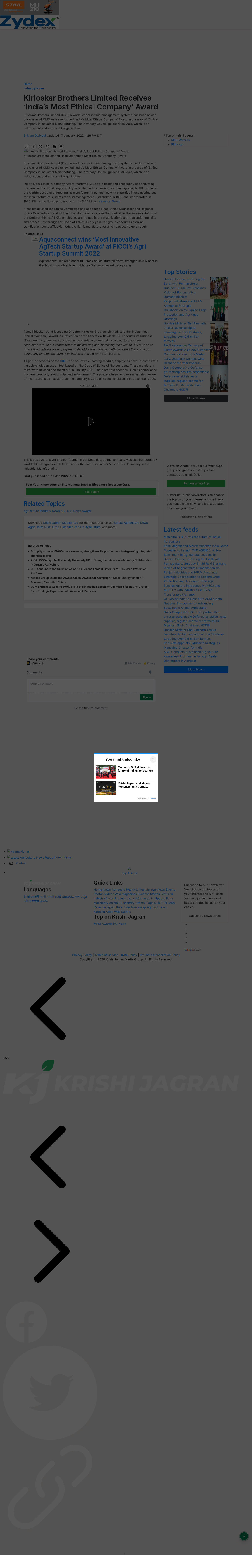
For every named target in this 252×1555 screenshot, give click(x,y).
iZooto (153, 798)
